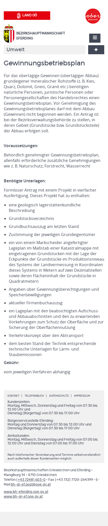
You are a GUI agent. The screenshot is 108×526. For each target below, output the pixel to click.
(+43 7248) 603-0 (30, 480)
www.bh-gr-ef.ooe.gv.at (23, 496)
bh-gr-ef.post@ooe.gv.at (31, 484)
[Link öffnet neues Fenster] (93, 12)
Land (29, 15)
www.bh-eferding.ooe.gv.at (26, 492)
